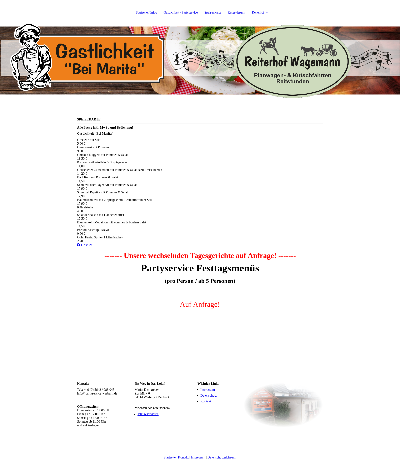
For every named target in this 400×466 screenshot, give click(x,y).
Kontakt (205, 401)
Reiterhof (258, 12)
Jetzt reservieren (148, 414)
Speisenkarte (212, 12)
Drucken (86, 245)
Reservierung (236, 12)
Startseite (170, 457)
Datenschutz (208, 395)
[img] (200, 60)
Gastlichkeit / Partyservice (181, 12)
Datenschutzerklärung (222, 457)
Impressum (207, 389)
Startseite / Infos (146, 12)
